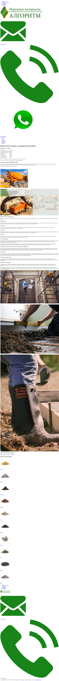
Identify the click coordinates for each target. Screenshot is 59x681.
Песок (3, 138)
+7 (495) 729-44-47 (3, 136)
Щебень (3, 139)
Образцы (3, 2)
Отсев (3, 142)
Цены (3, 1)
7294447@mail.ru (3, 44)
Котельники (8, 454)
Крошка (3, 143)
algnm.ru (23, 679)
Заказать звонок (2, 137)
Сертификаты (4, 3)
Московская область (38, 679)
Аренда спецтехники (5, 585)
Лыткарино (12, 454)
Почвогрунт (4, 141)
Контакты (3, 5)
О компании (4, 4)
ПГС (3, 140)
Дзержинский (2, 454)
